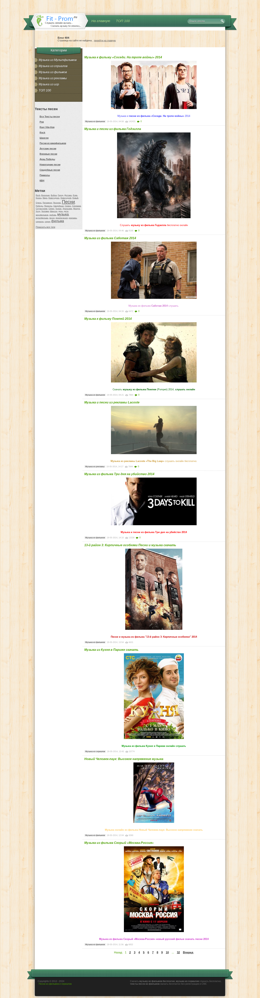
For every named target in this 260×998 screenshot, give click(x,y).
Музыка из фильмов (53, 72)
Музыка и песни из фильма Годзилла (112, 129)
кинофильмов (42, 215)
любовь (52, 215)
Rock (42, 132)
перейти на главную (105, 40)
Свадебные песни (50, 170)
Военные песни (48, 154)
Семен (68, 206)
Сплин (51, 209)
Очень (38, 203)
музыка (63, 214)
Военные (45, 195)
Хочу (38, 211)
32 (178, 952)
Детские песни (48, 148)
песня (51, 218)
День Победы (47, 159)
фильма (57, 221)
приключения (62, 218)
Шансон (44, 138)
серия (47, 221)
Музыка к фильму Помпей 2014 (108, 318)
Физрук (76, 209)
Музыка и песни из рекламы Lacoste (112, 402)
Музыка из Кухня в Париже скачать (111, 649)
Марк (45, 198)
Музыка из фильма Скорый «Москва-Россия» (119, 842)
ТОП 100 (123, 21)
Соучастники (41, 209)
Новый (75, 198)
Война (54, 195)
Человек (45, 211)
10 (167, 952)
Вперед (188, 952)
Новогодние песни (50, 164)
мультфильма (42, 218)
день (60, 211)
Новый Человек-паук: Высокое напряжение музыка (123, 759)
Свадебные (58, 206)
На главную (100, 21)
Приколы (45, 175)
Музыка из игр (49, 84)
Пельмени (47, 203)
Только (58, 209)
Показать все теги (45, 227)
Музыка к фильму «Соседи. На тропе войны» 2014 (123, 57)
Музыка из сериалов (53, 66)
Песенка (57, 203)
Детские (68, 195)
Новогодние (53, 198)
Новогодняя (66, 198)
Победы (39, 206)
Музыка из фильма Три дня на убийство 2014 (119, 474)
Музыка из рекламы (53, 78)
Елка (75, 195)
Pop (42, 122)
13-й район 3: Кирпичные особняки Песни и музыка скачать (130, 545)
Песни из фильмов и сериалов (55, 984)
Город (60, 195)
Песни (68, 201)
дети (66, 211)
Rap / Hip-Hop (47, 127)
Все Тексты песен (50, 116)
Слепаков (76, 206)
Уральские (67, 209)
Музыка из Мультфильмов (58, 60)
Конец (38, 198)
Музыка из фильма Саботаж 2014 (110, 238)
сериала (40, 221)
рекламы (73, 218)
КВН (42, 180)
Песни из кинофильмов (53, 143)
